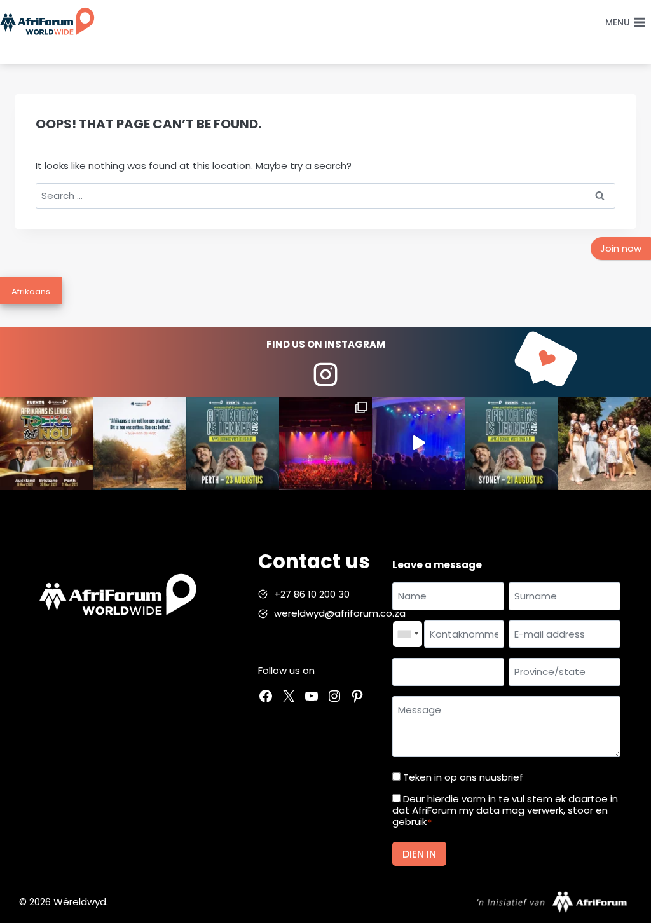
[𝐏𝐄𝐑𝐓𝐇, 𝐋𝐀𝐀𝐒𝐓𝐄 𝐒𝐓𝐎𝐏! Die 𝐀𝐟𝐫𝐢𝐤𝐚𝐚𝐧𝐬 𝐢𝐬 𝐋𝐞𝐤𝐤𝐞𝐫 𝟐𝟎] (232, 443)
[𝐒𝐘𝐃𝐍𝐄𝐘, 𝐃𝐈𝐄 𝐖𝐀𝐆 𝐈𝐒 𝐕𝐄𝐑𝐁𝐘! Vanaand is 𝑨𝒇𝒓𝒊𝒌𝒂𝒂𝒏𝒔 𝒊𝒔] (511, 443)
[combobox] (407, 634)
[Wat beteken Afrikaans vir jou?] (139, 443)
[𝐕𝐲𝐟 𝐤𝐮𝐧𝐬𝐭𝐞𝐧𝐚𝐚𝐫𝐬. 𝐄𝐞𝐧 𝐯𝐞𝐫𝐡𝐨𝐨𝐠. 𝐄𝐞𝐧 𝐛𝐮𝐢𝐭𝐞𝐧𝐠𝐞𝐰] (46, 443)
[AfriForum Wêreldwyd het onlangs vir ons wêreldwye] (604, 443)
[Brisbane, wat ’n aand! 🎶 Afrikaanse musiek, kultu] (325, 443)
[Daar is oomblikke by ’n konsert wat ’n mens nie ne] (418, 443)
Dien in (419, 854)
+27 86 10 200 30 (312, 594)
